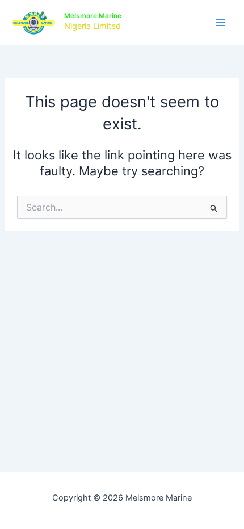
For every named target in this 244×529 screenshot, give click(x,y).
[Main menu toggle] (221, 23)
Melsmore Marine (92, 16)
